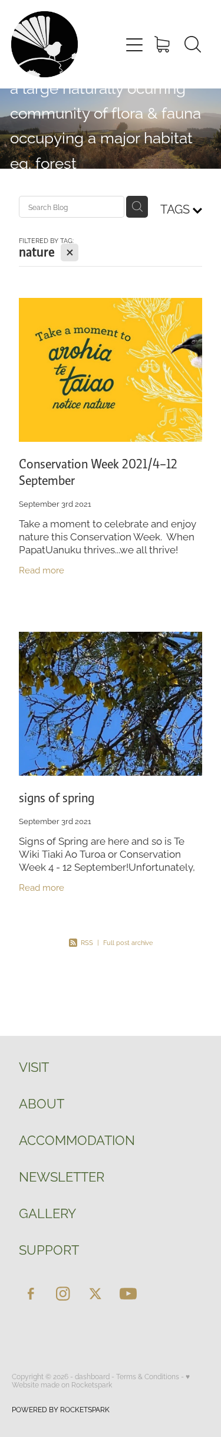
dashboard (92, 1376)
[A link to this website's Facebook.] (30, 1293)
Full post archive (128, 942)
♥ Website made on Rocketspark (101, 1380)
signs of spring (56, 798)
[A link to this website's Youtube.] (128, 1293)
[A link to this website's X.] (95, 1293)
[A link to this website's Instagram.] (63, 1293)
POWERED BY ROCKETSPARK (61, 1409)
